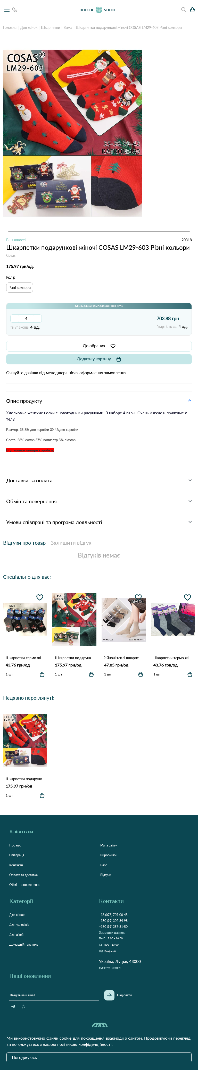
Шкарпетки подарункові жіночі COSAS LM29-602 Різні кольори (74, 658)
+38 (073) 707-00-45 (113, 915)
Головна (9, 27)
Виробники (108, 855)
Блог (103, 865)
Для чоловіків (19, 925)
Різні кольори (20, 287)
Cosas (10, 255)
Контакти (16, 865)
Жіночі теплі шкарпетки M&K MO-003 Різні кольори (123, 658)
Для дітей (16, 935)
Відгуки (105, 875)
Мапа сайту (108, 845)
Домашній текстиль (23, 944)
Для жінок (28, 27)
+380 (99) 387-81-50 (113, 927)
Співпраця (16, 855)
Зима (68, 27)
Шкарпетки (50, 27)
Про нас (15, 845)
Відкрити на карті (109, 967)
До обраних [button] (94, 345)
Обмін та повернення (24, 885)
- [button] (14, 318)
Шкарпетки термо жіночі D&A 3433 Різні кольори (172, 658)
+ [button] (37, 318)
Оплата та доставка (23, 875)
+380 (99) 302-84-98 (113, 921)
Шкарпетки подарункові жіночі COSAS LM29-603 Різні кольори (25, 779)
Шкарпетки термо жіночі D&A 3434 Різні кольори (25, 658)
